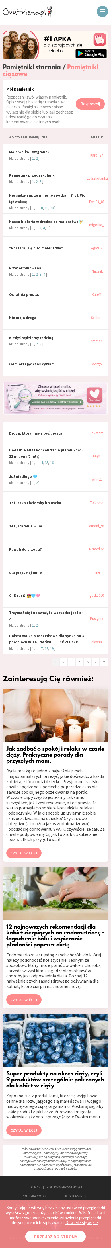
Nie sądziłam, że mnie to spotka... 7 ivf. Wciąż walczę (47, 198)
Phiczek (97, 271)
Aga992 (96, 248)
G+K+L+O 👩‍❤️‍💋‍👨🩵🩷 (24, 595)
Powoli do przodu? (25, 549)
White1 (97, 480)
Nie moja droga (22, 317)
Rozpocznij (90, 104)
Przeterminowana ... (27, 268)
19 (46, 208)
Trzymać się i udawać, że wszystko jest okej (46, 615)
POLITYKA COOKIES (36, 1196)
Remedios (96, 549)
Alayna (96, 642)
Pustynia (96, 619)
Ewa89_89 (96, 202)
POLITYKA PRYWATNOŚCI (64, 1187)
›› (103, 661)
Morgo (97, 364)
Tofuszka (97, 503)
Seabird (96, 318)
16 (52, 462)
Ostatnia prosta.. (24, 294)
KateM (96, 295)
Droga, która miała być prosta (35, 433)
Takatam (97, 433)
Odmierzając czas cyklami (32, 364)
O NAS (35, 1187)
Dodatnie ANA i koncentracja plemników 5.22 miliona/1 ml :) (47, 453)
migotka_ (96, 225)
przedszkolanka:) (97, 179)
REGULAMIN (74, 1196)
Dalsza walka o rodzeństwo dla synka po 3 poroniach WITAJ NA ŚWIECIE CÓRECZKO (46, 639)
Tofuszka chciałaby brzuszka (35, 502)
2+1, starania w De (25, 526)
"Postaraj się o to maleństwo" (36, 248)
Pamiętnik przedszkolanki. (33, 175)
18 (41, 208)
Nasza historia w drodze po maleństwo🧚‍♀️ (46, 221)
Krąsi (96, 456)
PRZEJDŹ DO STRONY (55, 1236)
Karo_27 (96, 155)
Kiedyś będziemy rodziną (31, 337)
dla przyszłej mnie (25, 572)
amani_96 (96, 526)
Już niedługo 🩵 (23, 476)
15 (46, 462)
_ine (96, 572)
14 (41, 462)
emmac (96, 341)
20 (52, 208)
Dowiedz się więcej (82, 1222)
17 (41, 648)
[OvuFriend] (27, 15)
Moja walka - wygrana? (29, 152)
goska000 (96, 596)
